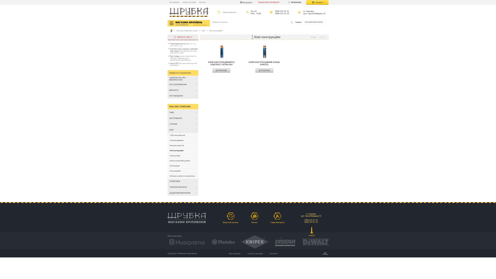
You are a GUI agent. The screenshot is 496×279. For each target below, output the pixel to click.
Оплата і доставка (189, 2)
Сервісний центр (278, 222)
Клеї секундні (175, 166)
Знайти (298, 22)
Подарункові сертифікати (268, 2)
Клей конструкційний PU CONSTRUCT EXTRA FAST (221, 63)
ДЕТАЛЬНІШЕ (221, 70)
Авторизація (296, 2)
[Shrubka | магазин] (188, 12)
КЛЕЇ (171, 130)
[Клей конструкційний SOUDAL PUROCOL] (264, 51)
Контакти (202, 2)
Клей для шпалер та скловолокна (182, 176)
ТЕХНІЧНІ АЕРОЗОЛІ (178, 187)
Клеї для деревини (177, 140)
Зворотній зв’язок (229, 12)
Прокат (254, 222)
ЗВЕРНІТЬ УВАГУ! (184, 37)
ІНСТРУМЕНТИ (175, 118)
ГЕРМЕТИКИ (174, 181)
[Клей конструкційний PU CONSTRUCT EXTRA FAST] (221, 51)
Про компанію (174, 2)
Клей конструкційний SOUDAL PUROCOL (264, 63)
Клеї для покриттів (177, 145)
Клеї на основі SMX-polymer (180, 161)
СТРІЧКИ (173, 124)
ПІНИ (171, 112)
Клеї (203, 31)
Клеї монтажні (175, 156)
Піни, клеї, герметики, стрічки (187, 31)
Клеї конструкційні (177, 151)
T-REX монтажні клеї (177, 135)
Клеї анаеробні (175, 171)
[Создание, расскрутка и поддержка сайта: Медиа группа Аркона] (325, 253)
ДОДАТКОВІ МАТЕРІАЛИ (179, 193)
